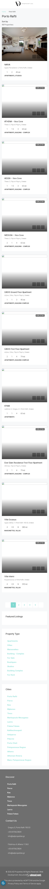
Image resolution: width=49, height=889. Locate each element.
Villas (9, 645)
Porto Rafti (12, 696)
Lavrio (10, 722)
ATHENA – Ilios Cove (13, 121)
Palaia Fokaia (13, 726)
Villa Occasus (10, 519)
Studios (10, 666)
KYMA (7, 406)
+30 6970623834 (14, 832)
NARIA (7, 64)
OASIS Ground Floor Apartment (17, 292)
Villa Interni (9, 576)
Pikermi (10, 739)
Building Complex (15, 671)
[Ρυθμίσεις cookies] (3, 883)
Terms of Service (29, 884)
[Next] (40, 605)
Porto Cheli (12, 743)
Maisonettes (12, 649)
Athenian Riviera (14, 756)
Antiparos (11, 735)
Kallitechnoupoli (14, 730)
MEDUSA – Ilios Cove (14, 235)
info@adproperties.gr (16, 836)
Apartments (12, 641)
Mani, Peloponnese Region (19, 760)
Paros (10, 701)
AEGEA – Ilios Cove (13, 178)
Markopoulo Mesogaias (17, 718)
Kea (9, 705)
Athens (10, 751)
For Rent (11, 675)
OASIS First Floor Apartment (16, 349)
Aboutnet (22, 875)
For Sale (11, 658)
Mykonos (11, 709)
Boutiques (11, 662)
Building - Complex (15, 654)
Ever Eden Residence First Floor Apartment (23, 463)
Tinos (9, 713)
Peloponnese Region (16, 747)
